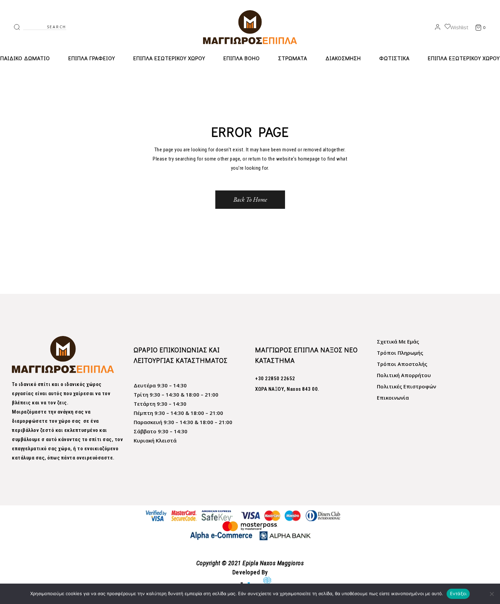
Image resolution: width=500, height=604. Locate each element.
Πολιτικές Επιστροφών (406, 386)
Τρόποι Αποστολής (402, 363)
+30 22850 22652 (275, 378)
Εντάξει (458, 593)
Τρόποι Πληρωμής (400, 352)
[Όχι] (491, 593)
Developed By (250, 572)
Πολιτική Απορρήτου (404, 375)
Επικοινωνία (393, 397)
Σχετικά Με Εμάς (398, 341)
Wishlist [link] (459, 27)
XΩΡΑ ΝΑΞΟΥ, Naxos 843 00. (287, 389)
